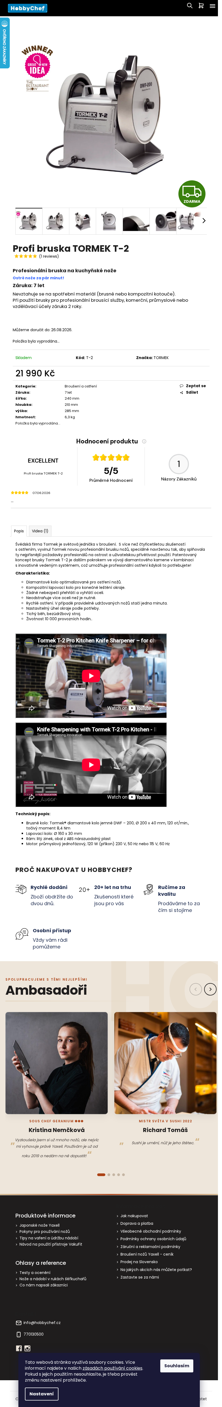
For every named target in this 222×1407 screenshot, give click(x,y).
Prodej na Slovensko (139, 1262)
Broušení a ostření (81, 386)
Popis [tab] (19, 531)
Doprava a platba (136, 1223)
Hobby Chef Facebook (18, 1348)
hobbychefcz (27, 1348)
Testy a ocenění (34, 1272)
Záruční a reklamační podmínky (150, 1246)
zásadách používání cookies (112, 1368)
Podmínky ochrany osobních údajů (153, 1239)
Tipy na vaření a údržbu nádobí (48, 1238)
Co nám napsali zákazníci (43, 1285)
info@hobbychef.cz (42, 1322)
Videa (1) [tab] (40, 531)
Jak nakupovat (134, 1216)
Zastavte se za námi (139, 1277)
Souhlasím (176, 1366)
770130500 (34, 1334)
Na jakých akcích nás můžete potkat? (156, 1269)
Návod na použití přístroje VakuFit (50, 1244)
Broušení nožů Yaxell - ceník (147, 1254)
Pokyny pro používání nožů (44, 1231)
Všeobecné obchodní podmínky (150, 1231)
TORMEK (161, 357)
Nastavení (42, 1394)
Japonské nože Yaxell (39, 1225)
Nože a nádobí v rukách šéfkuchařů (52, 1279)
